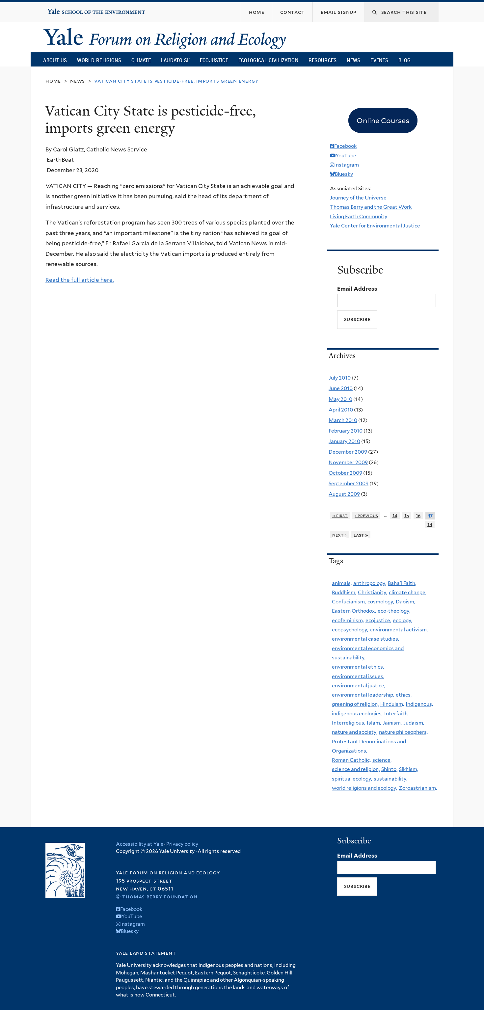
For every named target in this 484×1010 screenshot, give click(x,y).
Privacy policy (182, 844)
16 (418, 515)
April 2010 (341, 410)
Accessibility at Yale (139, 844)
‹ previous (366, 515)
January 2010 (344, 441)
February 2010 (346, 431)
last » (361, 535)
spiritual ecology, (352, 779)
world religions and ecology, (364, 788)
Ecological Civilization (268, 60)
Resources (323, 60)
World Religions (99, 60)
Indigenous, (419, 704)
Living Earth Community (358, 216)
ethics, (404, 695)
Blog (404, 60)
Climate (141, 60)
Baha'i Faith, (402, 583)
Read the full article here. (79, 280)
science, (381, 760)
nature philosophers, (403, 732)
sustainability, (390, 779)
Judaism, (413, 723)
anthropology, (369, 583)
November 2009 (348, 462)
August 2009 (344, 494)
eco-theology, (394, 611)
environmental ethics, (358, 667)
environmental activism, (399, 629)
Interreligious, (348, 723)
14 (394, 515)
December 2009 (348, 452)
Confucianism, (349, 601)
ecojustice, (378, 620)
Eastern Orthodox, (354, 611)
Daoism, (405, 601)
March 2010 (343, 420)
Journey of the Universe (358, 198)
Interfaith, (396, 713)
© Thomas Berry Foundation (157, 896)
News (353, 60)
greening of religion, (355, 704)
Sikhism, (408, 769)
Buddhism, (344, 592)
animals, (342, 583)
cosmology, (380, 601)
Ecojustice (214, 60)
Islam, (374, 723)
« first (340, 515)
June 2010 (341, 388)
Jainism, (392, 723)
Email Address (357, 288)
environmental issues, (358, 676)
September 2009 (348, 483)
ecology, (402, 620)
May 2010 (340, 399)
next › (339, 535)
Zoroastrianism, (418, 788)
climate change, (407, 592)
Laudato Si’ (175, 60)
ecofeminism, (348, 620)
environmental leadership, (363, 695)
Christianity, (372, 592)
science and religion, (356, 769)
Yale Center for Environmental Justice (375, 226)
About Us (55, 60)
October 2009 (345, 473)
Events (379, 60)
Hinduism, (392, 704)
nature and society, (354, 732)
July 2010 (340, 378)
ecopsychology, (350, 629)
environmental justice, (358, 685)
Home (53, 81)
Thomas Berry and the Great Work (371, 207)
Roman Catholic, (351, 760)
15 (406, 515)
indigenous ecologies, (357, 713)
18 (429, 524)
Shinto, (389, 769)
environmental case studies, (365, 639)
